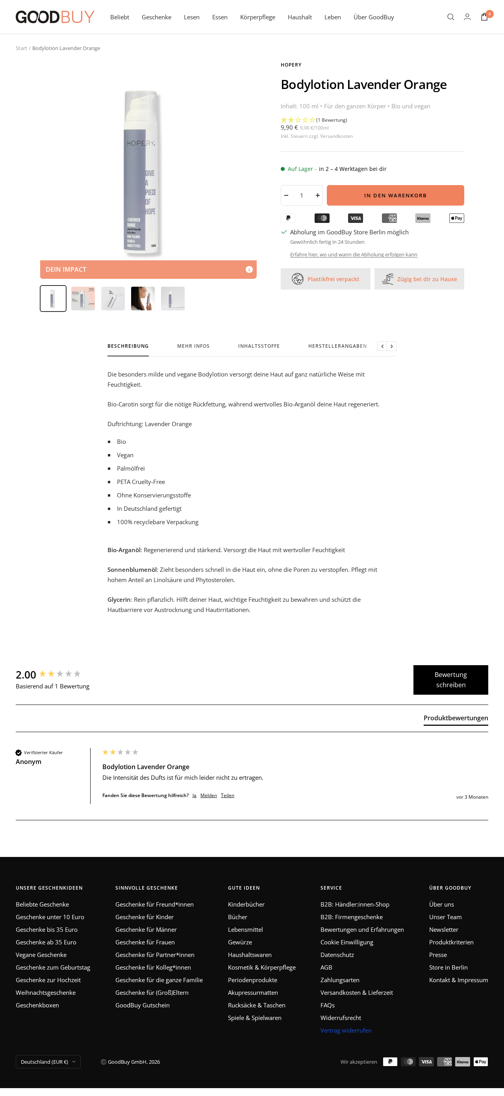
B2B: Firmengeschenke (352, 917)
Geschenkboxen (37, 1005)
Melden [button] (208, 795)
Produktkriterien (451, 942)
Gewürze (240, 942)
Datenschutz (337, 955)
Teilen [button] (227, 795)
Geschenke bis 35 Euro (47, 929)
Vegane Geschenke (41, 955)
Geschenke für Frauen (145, 942)
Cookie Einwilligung (347, 942)
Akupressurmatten (253, 992)
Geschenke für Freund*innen (154, 904)
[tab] (456, 719)
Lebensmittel (245, 929)
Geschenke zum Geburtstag (53, 967)
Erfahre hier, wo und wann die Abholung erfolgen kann (353, 254)
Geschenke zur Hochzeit (48, 980)
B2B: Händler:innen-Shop (355, 904)
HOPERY (291, 64)
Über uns (441, 904)
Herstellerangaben (337, 346)
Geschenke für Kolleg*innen (153, 967)
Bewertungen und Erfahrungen (362, 929)
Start (21, 48)
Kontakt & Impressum (458, 980)
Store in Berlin (448, 967)
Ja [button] (194, 795)
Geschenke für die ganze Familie (159, 980)
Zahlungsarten (340, 980)
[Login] (467, 16)
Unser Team (445, 917)
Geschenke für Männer (146, 929)
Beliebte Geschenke (42, 904)
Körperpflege (257, 17)
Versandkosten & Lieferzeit (357, 992)
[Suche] (450, 16)
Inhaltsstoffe (259, 346)
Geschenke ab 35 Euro (46, 942)
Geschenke (156, 17)
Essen (220, 17)
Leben (332, 17)
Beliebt (119, 17)
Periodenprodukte (252, 980)
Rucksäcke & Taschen (256, 1005)
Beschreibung (128, 346)
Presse (438, 955)
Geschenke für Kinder (144, 917)
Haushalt (300, 17)
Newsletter (443, 929)
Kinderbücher (246, 904)
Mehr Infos (193, 346)
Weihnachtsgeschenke (46, 992)
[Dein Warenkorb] (484, 16)
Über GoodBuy (374, 17)
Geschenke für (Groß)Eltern (152, 992)
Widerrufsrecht (341, 1018)
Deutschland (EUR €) (44, 1061)
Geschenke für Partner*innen (155, 955)
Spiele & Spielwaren (255, 1018)
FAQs (328, 1005)
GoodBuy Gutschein (142, 1005)
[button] (372, 120)
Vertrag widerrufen (346, 1030)
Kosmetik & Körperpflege (262, 967)
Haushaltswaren (250, 955)
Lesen (192, 17)
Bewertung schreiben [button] (451, 679)
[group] (57, 675)
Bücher (237, 917)
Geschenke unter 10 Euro (50, 917)
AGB (326, 967)
